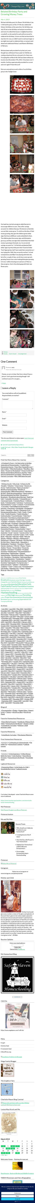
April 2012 (19, 684)
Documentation (6, 710)
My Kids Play (28, 540)
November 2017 (22, 650)
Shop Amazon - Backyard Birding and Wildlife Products (17, 1173)
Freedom (12, 519)
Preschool (11, 549)
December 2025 (6, 611)
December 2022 (15, 624)
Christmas (20, 503)
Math (21, 536)
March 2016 (9, 660)
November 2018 (28, 645)
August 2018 (27, 646)
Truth (10, 566)
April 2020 (13, 637)
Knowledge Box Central (8, 769)
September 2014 (10, 669)
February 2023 (26, 622)
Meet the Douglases (16, 469)
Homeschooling (20, 529)
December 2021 (26, 629)
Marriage (9, 536)
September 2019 (10, 641)
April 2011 (4, 691)
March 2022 (24, 628)
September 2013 (27, 675)
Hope (28, 529)
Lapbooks (9, 534)
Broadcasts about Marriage (17, 497)
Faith (19, 512)
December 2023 (7, 618)
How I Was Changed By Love (23, 467)
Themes (8, 712)
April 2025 (26, 613)
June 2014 (4, 671)
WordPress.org (6, 1052)
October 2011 (16, 688)
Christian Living (10, 503)
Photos (23, 546)
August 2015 (6, 663)
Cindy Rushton (16, 756)
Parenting (21, 544)
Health (16, 525)
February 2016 (18, 660)
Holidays (23, 527)
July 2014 (29, 669)
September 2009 (7, 701)
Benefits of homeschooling (9, 489)
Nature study (18, 595)
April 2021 (28, 633)
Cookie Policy (25, 465)
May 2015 (29, 663)
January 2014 (15, 673)
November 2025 (17, 611)
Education (9, 510)
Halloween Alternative (26, 523)
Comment (5, 399)
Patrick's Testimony (7, 546)
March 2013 (12, 678)
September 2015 (28, 661)
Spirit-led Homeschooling (19, 561)
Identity (7, 531)
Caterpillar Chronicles (12, 499)
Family (5, 353)
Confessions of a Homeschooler (18, 742)
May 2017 (25, 652)
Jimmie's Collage (29, 723)
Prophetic (18, 549)
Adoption (11, 486)
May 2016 (23, 658)
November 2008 (18, 703)
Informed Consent (17, 531)
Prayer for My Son (27, 471)
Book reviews (28, 493)
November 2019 (22, 639)
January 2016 (29, 660)
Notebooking (5, 544)
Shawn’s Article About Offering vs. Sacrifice (14, 472)
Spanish (27, 559)
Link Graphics (5, 469)
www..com (17, 996)
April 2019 (11, 643)
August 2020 (5, 637)
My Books (20, 540)
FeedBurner (21, 949)
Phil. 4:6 (16, 546)
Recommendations (24, 551)
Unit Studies (4, 568)
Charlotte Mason (19, 501)
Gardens (4, 521)
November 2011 (6, 688)
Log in (3, 1043)
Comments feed (6, 1049)
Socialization (20, 559)
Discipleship (19, 508)
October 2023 (28, 618)
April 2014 (19, 671)
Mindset (9, 538)
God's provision (5, 588)
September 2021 (27, 631)
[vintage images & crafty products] (7, 1095)
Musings (12, 540)
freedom (30, 586)
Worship (10, 570)
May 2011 (28, 690)
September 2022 (16, 626)
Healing (4, 525)
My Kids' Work (5, 542)
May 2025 (19, 613)
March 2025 (4, 614)
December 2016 (20, 654)
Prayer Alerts (17, 548)
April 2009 (8, 703)
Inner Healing (28, 531)
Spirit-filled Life (5, 561)
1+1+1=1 (5, 742)
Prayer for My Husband (13, 471)
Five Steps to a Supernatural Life (18, 518)
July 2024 (13, 616)
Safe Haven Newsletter (8, 559)
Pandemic (13, 544)
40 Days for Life (7, 484)
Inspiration (4, 533)
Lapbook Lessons (22, 769)
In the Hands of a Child (21, 767)
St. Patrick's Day (22, 563)
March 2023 (17, 622)
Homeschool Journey (7, 467)
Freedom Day (20, 519)
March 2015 (12, 665)
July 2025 (4, 613)
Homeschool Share (7, 767)
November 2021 (6, 631)
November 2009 (18, 699)
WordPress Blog (17, 712)
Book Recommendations (14, 493)
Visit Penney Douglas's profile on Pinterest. (14, 810)
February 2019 (29, 643)
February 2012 (5, 686)
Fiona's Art (4, 518)
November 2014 (22, 667)
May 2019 (4, 643)
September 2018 (17, 646)
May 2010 (4, 697)
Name (4, 412)
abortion (9, 578)
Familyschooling (6, 516)
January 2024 (29, 616)
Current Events (29, 504)
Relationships (5, 553)
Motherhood (24, 538)
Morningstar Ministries (25, 735)
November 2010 (22, 693)
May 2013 (28, 676)
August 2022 (26, 626)
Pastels (27, 544)
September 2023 (7, 620)
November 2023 (18, 618)
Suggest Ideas (23, 710)
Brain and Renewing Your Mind (10, 495)
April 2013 (4, 678)
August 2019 (21, 641)
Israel (10, 533)
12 (8, 1148)
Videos (22, 568)
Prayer (9, 548)
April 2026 (27, 609)
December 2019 (10, 639)
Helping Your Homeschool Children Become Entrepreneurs (24, 846)
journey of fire (28, 593)
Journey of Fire (24, 533)
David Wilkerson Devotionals (19, 506)
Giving (19, 521)
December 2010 (10, 693)
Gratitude (15, 523)
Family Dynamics (11, 514)
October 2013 (16, 675)
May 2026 (20, 609)
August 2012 (21, 682)
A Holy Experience (14, 754)
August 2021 (5, 633)
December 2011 (26, 686)
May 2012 (11, 684)
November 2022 (27, 624)
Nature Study (15, 542)
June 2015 (21, 663)
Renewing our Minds (17, 555)
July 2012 (29, 682)
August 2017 (9, 652)
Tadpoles (15, 564)
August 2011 (5, 690)
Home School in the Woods (16, 758)
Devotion (4, 508)
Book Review (22, 578)
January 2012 (15, 686)
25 (3, 1153)
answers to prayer (15, 578)
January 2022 (15, 629)
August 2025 (27, 611)
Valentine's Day (14, 568)
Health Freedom (24, 525)
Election (16, 510)
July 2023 (16, 620)
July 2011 (13, 690)
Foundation (4, 519)
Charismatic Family (6, 501)
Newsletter (24, 542)
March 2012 (27, 684)
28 (17, 1153)
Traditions (4, 566)
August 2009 (17, 701)
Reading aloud (12, 551)
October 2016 (9, 656)
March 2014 (27, 671)
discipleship (12, 584)
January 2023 (5, 624)
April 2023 (8, 622)
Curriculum (5, 506)
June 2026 (12, 609)
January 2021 (14, 635)
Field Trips (27, 516)
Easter (3, 510)
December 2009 (7, 699)
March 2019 (20, 643)
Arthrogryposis (11, 488)
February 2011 (21, 691)
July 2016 (8, 658)
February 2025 (14, 614)
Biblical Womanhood (18, 491)
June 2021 (20, 633)
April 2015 (4, 665)
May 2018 (11, 648)
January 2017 (9, 654)
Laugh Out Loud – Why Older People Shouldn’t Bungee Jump (17, 448)
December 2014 (10, 667)
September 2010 (10, 695)
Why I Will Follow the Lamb (23, 476)
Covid (14, 504)
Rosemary (8, 367)
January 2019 (6, 645)
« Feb (2, 1155)
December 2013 (26, 673)
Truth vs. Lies (17, 566)
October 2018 (6, 646)
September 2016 (21, 656)
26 (8, 1153)
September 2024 (25, 614)
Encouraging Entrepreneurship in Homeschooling (22, 853)
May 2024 (20, 616)
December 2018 (16, 645)
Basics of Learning (22, 488)
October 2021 (16, 631)
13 (13, 1148)
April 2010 (11, 697)
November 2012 (22, 680)
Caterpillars (28, 580)
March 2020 (21, 637)
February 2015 (21, 665)
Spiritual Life (12, 563)
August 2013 (5, 676)
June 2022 (8, 628)
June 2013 (20, 676)
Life (6, 595)
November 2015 (7, 661)
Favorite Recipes (17, 516)
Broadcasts (24, 495)
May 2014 (11, 671)
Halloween (12, 588)
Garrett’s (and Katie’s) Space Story (13, 445)
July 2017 (18, 652)
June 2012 (4, 684)
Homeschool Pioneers (7, 529)
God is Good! (12, 353)
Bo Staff (3, 493)
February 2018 (20, 648)
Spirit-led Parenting (13, 599)
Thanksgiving (24, 564)
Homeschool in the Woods (14, 723)
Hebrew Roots (14, 527)
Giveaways (12, 521)
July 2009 (26, 701)
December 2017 (10, 650)
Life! (27, 534)
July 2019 (29, 641)
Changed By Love (25, 499)
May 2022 (16, 628)
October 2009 (28, 699)
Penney (6, 352)
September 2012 (10, 682)
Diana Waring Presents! (9, 722)
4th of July (16, 484)
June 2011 (20, 690)
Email (4, 418)
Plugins (15, 710)
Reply (4, 383)
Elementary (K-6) (25, 510)
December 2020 (24, 635)
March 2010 (20, 697)
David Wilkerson (30, 582)
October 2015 (17, 661)
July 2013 (13, 676)
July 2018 (4, 648)
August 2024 (5, 616)
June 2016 (16, 658)
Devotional (11, 508)
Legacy (22, 534)
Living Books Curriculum (9, 725)
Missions (16, 538)
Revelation (7, 557)
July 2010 (29, 695)
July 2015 (14, 663)
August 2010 (21, 695)
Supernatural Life (6, 564)
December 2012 (10, 680)
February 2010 (29, 697)
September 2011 (27, 688)
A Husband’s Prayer (8, 463)
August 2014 (21, 669)
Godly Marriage (5, 523)
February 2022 (5, 629)
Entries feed (5, 1046)
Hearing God (5, 527)
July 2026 (5, 609)
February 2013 (21, 678)
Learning (16, 534)
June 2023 (24, 620)
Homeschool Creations (16, 744)
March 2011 (12, 691)
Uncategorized (22, 353)
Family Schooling (22, 514)
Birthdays (29, 491)
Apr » (6, 1155)
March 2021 (4, 635)
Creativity (20, 504)
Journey (16, 533)
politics (3, 597)
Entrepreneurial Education (9, 512)
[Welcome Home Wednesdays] (17, 1169)
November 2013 (6, 675)
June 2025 (11, 613)
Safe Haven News (26, 557)
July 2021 (13, 633)
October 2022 (5, 626)
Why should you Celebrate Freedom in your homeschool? (24, 830)
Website (4, 425)
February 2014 (5, 673)
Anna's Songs (19, 486)
